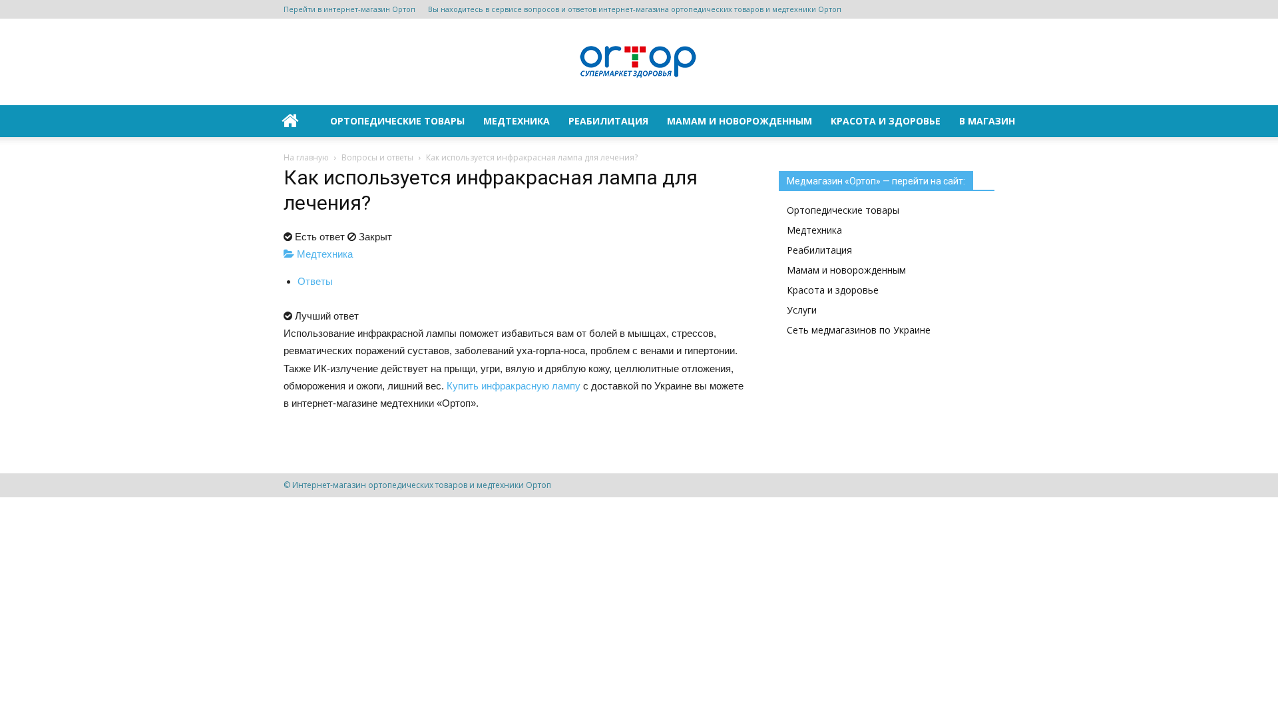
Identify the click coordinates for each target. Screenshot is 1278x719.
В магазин (987, 121)
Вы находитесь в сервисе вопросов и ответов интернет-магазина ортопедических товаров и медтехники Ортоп (634, 9)
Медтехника (516, 121)
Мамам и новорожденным (739, 121)
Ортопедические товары (397, 121)
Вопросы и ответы (377, 157)
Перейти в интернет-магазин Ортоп (349, 9)
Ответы (315, 281)
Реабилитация (608, 121)
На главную (306, 157)
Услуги (802, 310)
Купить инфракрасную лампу (513, 385)
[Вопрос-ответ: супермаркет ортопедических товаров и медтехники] (639, 63)
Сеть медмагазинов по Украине (859, 330)
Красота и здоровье (886, 121)
